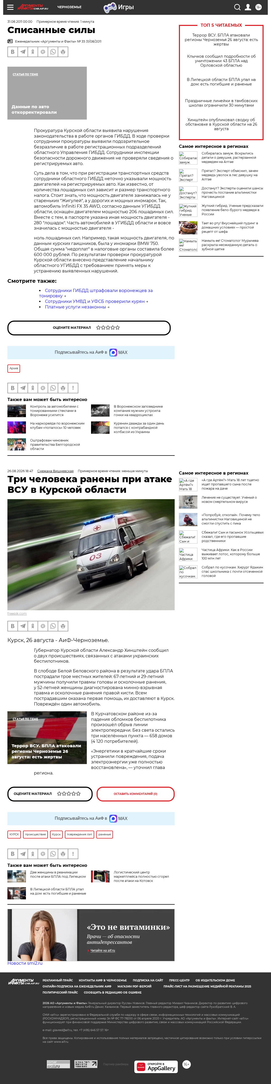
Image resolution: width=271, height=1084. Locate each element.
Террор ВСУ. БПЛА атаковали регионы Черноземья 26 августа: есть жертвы (221, 40)
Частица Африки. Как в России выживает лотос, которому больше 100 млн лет (231, 554)
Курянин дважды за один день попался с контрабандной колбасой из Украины (139, 427)
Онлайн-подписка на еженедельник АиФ (77, 986)
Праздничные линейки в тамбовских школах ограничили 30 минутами (221, 103)
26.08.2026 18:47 (20, 471)
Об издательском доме (215, 980)
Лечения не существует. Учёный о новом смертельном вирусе (229, 499)
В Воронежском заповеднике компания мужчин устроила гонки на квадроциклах (138, 410)
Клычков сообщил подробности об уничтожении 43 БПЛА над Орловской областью (221, 61)
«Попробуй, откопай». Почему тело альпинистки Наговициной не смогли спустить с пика (231, 519)
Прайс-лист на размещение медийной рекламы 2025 (207, 986)
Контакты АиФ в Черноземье (103, 980)
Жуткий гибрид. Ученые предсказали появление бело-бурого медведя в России (232, 210)
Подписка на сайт (148, 980)
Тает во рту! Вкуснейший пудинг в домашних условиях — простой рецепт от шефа (230, 227)
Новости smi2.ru (25, 963)
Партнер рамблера (115, 1064)
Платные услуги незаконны (75, 306)
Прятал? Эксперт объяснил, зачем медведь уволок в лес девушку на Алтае (230, 175)
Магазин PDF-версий (134, 986)
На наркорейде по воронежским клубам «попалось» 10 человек (57, 425)
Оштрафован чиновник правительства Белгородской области (55, 444)
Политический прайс (60, 992)
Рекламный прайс (58, 980)
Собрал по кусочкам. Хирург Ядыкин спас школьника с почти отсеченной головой (232, 571)
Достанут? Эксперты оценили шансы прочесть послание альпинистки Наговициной (232, 192)
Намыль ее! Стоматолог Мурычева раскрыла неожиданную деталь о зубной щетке (230, 245)
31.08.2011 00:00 (19, 22)
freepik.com (17, 614)
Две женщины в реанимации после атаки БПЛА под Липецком (58, 874)
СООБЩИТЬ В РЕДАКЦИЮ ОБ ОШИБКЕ (113, 992)
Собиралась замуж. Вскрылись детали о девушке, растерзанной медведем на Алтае (229, 157)
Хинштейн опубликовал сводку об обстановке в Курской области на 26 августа (221, 124)
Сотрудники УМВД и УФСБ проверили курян (95, 301)
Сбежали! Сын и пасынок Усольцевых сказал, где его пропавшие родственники (233, 536)
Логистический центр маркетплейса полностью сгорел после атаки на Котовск (141, 876)
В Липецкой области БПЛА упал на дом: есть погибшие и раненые (221, 82)
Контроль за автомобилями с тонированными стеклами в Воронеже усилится (54, 410)
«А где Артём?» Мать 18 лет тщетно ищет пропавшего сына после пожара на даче (230, 484)
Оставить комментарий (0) (135, 794)
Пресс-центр (179, 980)
